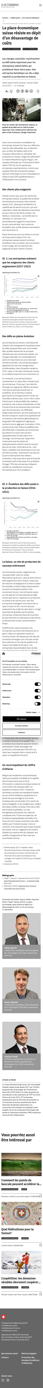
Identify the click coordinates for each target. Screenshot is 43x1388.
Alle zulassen (21, 719)
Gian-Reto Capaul (20, 1294)
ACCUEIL (5, 18)
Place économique (30, 49)
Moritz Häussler (20, 83)
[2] (14, 804)
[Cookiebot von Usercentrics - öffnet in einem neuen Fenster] (31, 653)
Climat (24, 1189)
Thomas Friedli (32, 83)
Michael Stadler (7, 1294)
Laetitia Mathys (7, 1245)
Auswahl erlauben (21, 726)
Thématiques (15, 18)
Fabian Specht (7, 83)
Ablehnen (21, 732)
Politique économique (30, 18)
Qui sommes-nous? (9, 1353)
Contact (5, 1357)
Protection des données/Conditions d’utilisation (30, 1360)
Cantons (25, 1238)
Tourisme (25, 1287)
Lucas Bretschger (22, 1196)
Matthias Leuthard (8, 1196)
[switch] (38, 690)
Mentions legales (29, 1353)
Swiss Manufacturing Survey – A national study (21, 881)
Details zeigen (31, 712)
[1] (31, 159)
